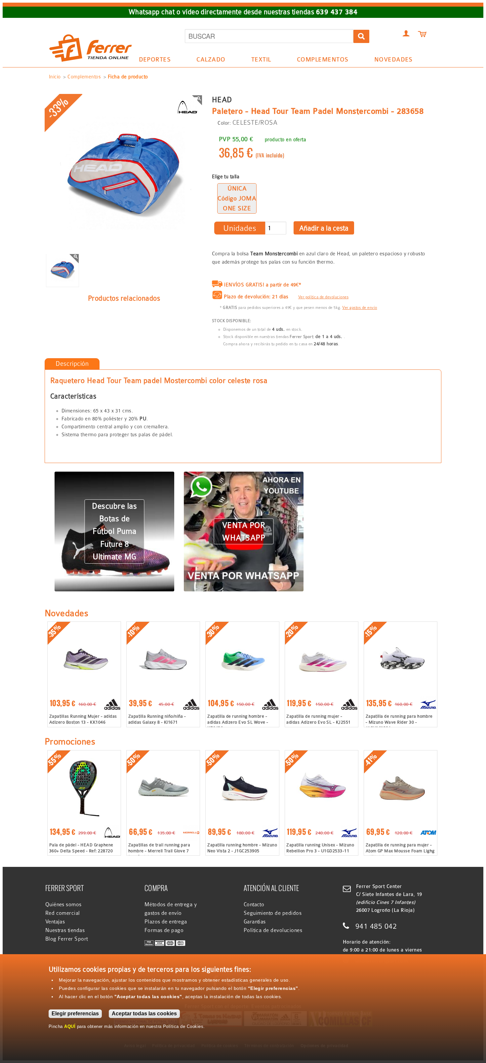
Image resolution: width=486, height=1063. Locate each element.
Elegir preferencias (75, 1013)
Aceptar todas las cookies (144, 1013)
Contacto (254, 905)
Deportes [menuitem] (151, 60)
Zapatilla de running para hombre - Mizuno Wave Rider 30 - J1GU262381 (399, 722)
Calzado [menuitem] (207, 60)
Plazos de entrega (165, 922)
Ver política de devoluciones (323, 297)
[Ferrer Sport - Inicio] (90, 27)
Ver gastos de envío (359, 307)
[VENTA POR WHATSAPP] (244, 475)
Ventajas (55, 922)
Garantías (255, 922)
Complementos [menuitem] (319, 60)
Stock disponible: (231, 321)
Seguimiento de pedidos (273, 913)
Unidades (239, 228)
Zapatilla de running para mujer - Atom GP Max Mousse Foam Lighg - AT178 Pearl (400, 850)
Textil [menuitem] (258, 60)
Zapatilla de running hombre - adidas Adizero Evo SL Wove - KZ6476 (237, 722)
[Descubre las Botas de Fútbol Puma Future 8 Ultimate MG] (114, 475)
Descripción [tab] (72, 363)
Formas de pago (164, 930)
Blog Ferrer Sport (66, 939)
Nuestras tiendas (65, 930)
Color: (224, 123)
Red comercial (62, 913)
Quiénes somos (63, 905)
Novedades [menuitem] (393, 59)
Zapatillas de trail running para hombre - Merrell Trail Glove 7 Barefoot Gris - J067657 (159, 850)
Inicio (55, 76)
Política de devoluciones (273, 930)
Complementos (84, 76)
